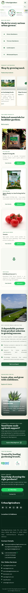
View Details (8, 163)
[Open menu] (25, 2)
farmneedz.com (7, 574)
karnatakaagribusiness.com (11, 571)
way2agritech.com (8, 577)
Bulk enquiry (5, 124)
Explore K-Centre (6, 384)
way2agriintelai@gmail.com (12, 549)
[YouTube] (10, 507)
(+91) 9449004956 (10, 553)
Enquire (20, 163)
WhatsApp (13, 490)
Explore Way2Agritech (14, 443)
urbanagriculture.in (8, 582)
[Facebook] (2, 507)
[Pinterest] (20, 507)
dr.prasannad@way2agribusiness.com (15, 544)
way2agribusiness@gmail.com (13, 547)
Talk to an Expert (14, 364)
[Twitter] (6, 507)
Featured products (7, 72)
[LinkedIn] (17, 507)
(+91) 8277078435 (10, 555)
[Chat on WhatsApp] (17, 552)
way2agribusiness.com (9, 565)
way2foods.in (7, 580)
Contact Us (12, 494)
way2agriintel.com (8, 568)
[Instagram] (13, 507)
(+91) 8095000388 (10, 557)
